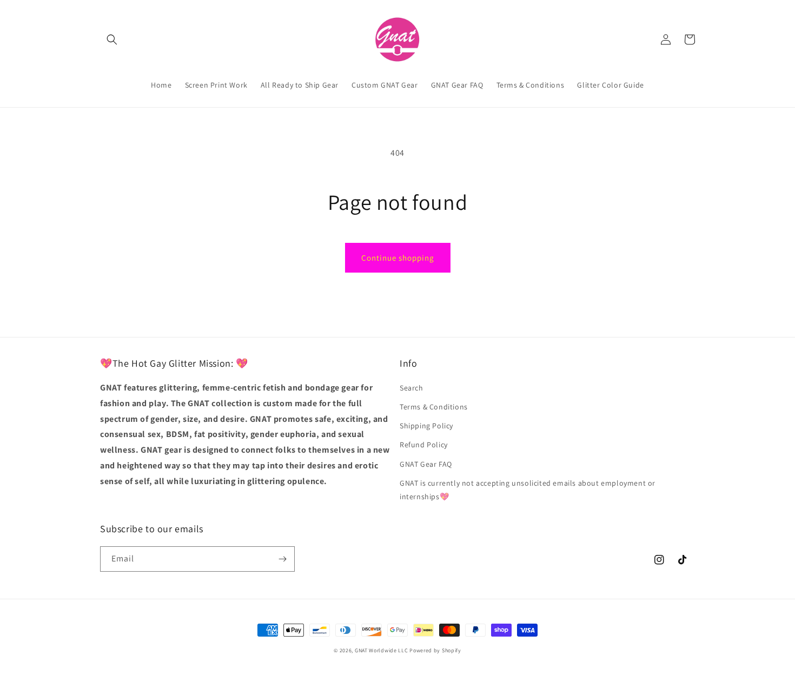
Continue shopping (397, 258)
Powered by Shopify (435, 650)
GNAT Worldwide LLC (381, 650)
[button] (112, 39)
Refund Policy (424, 444)
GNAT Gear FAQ (426, 464)
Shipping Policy (426, 426)
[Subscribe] (282, 559)
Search (411, 388)
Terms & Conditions (434, 407)
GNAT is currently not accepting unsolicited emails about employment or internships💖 (527, 489)
